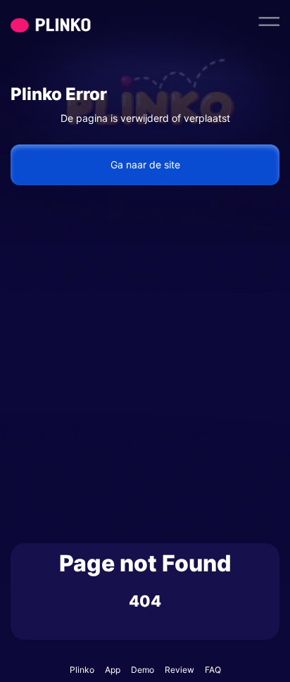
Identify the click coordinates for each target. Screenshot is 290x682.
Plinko (82, 669)
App (112, 669)
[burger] (268, 21)
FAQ (213, 669)
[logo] (77, 21)
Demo (142, 669)
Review (179, 669)
